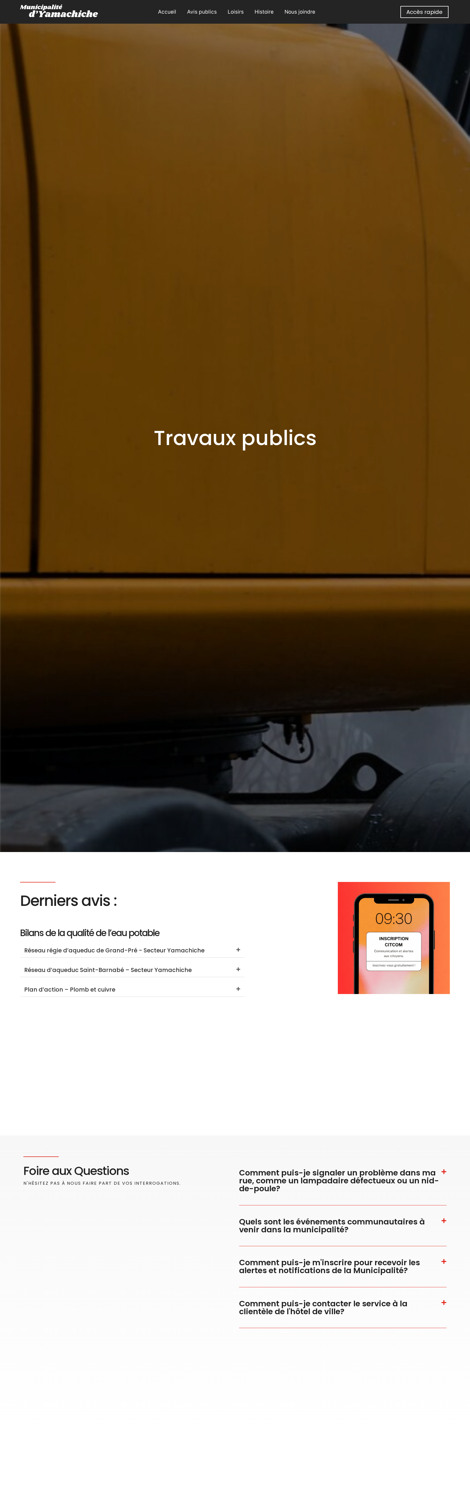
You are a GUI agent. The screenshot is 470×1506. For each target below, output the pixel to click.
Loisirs (236, 12)
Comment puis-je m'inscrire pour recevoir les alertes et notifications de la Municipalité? (329, 1266)
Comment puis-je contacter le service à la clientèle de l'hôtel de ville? (323, 1307)
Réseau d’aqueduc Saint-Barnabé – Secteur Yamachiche (108, 970)
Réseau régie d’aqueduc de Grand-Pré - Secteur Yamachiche (114, 950)
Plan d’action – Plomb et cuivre (69, 989)
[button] (132, 950)
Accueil (167, 12)
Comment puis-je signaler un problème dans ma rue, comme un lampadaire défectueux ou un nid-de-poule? (339, 1180)
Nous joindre (300, 12)
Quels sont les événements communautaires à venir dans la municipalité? (332, 1225)
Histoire (264, 12)
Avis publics (202, 12)
